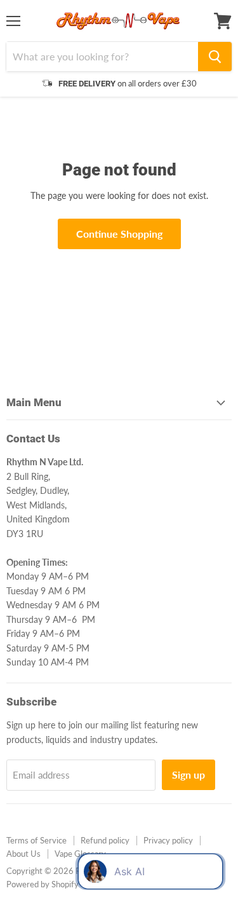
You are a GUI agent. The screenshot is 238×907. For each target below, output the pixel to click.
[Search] (215, 56)
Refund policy (105, 840)
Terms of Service (36, 840)
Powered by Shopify (42, 884)
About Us (23, 854)
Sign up (188, 774)
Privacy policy (168, 840)
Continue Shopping (119, 234)
